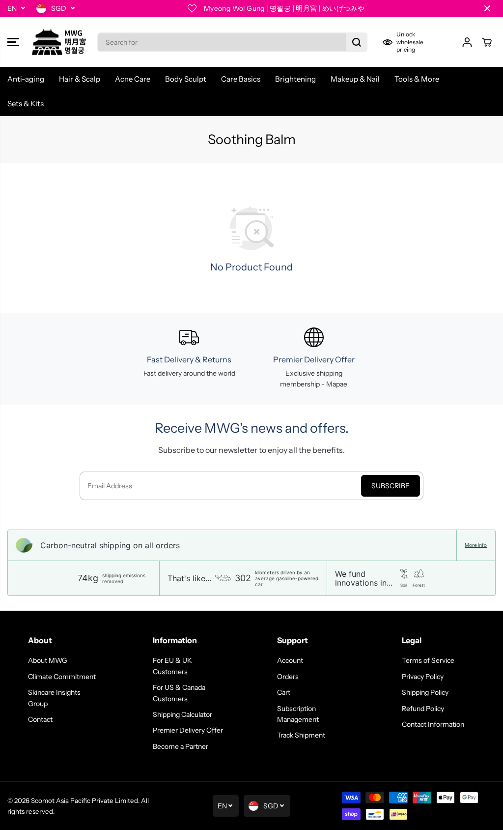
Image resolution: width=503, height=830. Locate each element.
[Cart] (487, 42)
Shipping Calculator (182, 714)
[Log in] (467, 42)
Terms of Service (428, 660)
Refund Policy (423, 708)
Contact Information (433, 724)
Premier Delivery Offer (188, 730)
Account (290, 660)
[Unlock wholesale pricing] (414, 42)
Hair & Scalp (79, 79)
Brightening (295, 79)
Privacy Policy (423, 676)
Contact (40, 719)
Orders (288, 676)
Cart (283, 692)
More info (476, 545)
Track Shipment (301, 735)
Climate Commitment (62, 676)
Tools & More (416, 79)
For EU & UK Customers (172, 666)
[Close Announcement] (487, 8)
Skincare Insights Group (54, 698)
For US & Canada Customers (179, 693)
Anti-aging (25, 79)
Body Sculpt (185, 79)
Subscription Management (298, 714)
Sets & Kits (25, 103)
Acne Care (132, 79)
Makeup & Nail (355, 79)
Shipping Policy (425, 692)
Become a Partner (180, 746)
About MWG (47, 660)
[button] (13, 42)
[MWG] (58, 42)
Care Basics (240, 79)
